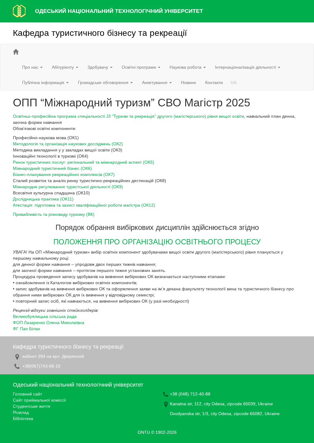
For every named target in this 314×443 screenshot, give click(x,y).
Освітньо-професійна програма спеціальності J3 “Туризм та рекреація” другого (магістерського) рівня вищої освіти (128, 116)
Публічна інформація (44, 82)
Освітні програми (139, 67)
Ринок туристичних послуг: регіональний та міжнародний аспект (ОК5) (83, 162)
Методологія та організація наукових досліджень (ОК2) (68, 143)
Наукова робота (186, 67)
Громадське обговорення (104, 82)
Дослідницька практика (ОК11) (43, 199)
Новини (188, 82)
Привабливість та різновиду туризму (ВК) (53, 214)
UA (234, 82)
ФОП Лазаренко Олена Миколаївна (48, 322)
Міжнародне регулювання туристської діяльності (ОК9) (68, 186)
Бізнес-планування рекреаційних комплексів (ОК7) (64, 174)
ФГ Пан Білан (26, 328)
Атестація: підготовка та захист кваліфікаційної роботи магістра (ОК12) (84, 205)
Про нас (31, 67)
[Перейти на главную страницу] (15, 51)
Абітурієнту (63, 67)
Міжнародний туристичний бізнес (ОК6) (52, 168)
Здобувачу (98, 67)
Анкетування (155, 82)
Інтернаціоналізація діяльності (246, 67)
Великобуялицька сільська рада (45, 316)
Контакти (214, 82)
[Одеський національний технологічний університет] (19, 10)
